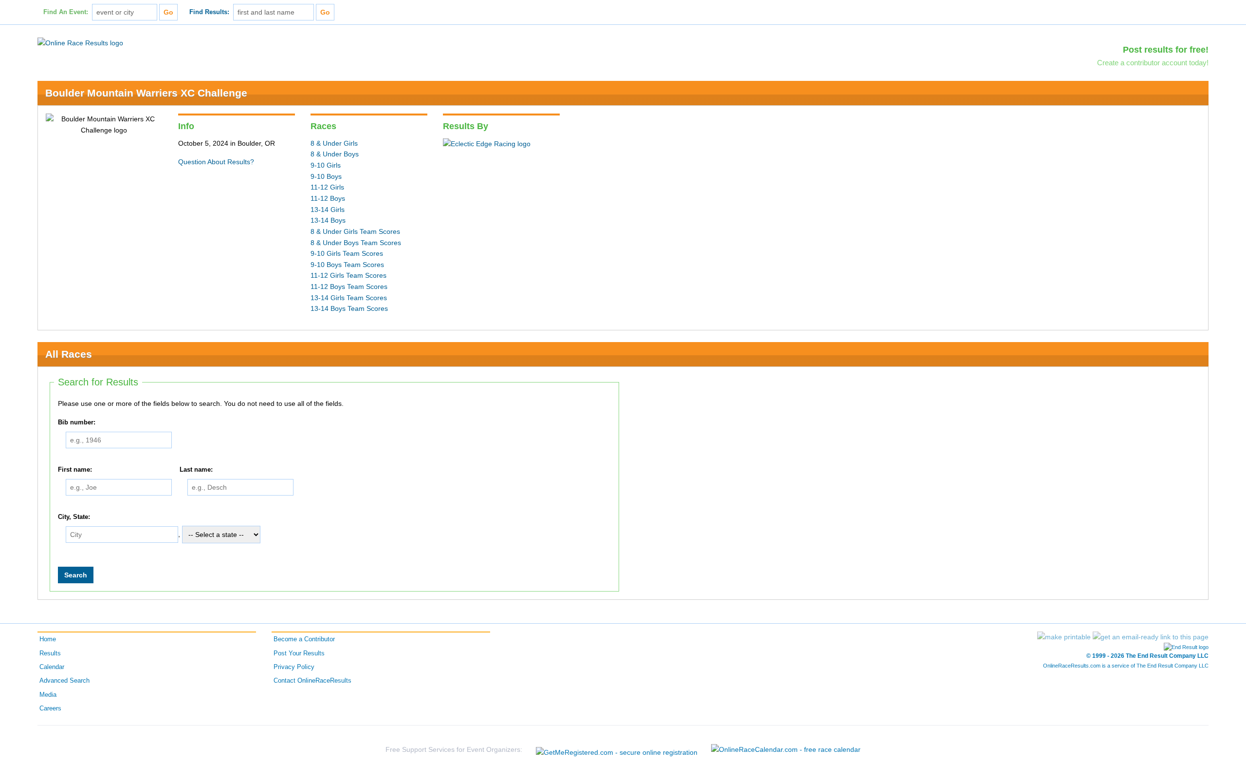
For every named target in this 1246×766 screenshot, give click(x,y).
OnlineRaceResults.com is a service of (1126, 666)
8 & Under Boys (335, 154)
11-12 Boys (328, 198)
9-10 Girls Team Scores (347, 253)
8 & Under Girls (334, 143)
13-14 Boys (328, 220)
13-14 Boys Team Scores (349, 308)
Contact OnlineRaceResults (312, 680)
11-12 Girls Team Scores (348, 275)
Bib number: (76, 422)
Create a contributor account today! (1153, 62)
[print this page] (1064, 637)
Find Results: (209, 12)
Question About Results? (216, 162)
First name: (75, 469)
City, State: (74, 517)
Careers (50, 708)
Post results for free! (1166, 50)
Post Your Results (299, 653)
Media (47, 694)
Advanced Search (64, 680)
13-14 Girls (328, 209)
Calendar (51, 667)
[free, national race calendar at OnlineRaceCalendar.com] (786, 750)
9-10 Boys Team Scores (347, 264)
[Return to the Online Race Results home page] (80, 42)
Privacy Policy (294, 667)
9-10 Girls (326, 165)
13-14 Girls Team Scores (349, 298)
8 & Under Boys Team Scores (356, 243)
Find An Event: (65, 12)
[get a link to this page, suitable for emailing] (1151, 637)
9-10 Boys (326, 176)
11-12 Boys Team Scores (349, 286)
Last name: (196, 469)
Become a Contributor (304, 639)
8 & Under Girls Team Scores (355, 231)
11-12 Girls (327, 187)
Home (47, 639)
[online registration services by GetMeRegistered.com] (616, 749)
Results (50, 653)
